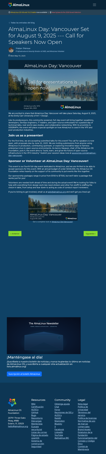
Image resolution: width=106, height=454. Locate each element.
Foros (57, 409)
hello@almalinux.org (18, 426)
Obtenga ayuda (62, 404)
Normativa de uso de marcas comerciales (86, 424)
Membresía (36, 423)
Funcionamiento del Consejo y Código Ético (87, 441)
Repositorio (37, 418)
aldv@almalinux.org (57, 192)
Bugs (33, 415)
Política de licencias (87, 418)
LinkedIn (59, 432)
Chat (57, 406)
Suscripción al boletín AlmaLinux (24, 374)
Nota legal (83, 404)
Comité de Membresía (83, 448)
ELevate (35, 426)
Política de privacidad (83, 408)
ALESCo (35, 409)
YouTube (59, 435)
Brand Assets (84, 429)
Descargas (36, 421)
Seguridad (36, 446)
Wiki (33, 404)
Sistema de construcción (37, 442)
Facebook (59, 429)
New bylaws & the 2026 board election (66, 12)
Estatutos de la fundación (85, 434)
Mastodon (60, 421)
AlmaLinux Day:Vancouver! (62, 222)
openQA (35, 438)
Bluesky (58, 423)
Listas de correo (39, 432)
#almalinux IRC (62, 438)
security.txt (36, 429)
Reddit (58, 418)
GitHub (34, 412)
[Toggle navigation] (94, 4)
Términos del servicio (84, 414)
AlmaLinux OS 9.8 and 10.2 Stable (23, 12)
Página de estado (39, 435)
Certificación (37, 406)
